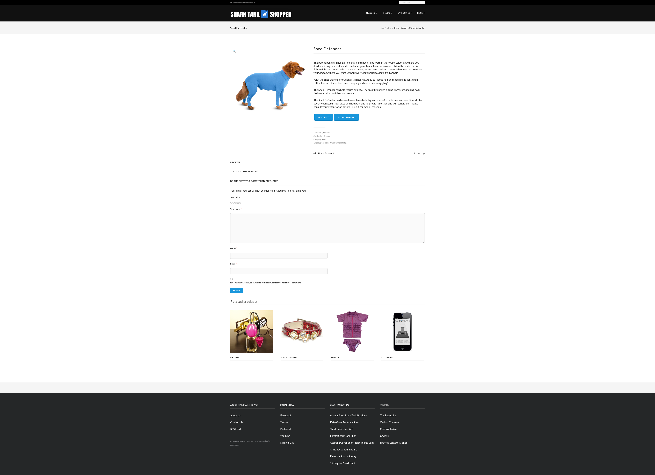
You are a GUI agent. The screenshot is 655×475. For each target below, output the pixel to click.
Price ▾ (421, 13)
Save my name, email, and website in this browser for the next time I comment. (265, 282)
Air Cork (234, 357)
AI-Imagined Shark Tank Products (349, 415)
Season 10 (405, 28)
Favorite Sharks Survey (343, 456)
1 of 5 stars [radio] (231, 203)
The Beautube (388, 415)
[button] (234, 51)
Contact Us (236, 422)
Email (233, 263)
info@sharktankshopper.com (244, 3)
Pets (324, 139)
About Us (235, 415)
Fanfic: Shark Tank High (343, 435)
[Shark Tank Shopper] (261, 13)
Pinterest (285, 429)
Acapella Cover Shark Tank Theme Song (352, 442)
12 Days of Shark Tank (342, 463)
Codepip (384, 435)
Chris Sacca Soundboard (343, 449)
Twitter (284, 422)
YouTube (285, 435)
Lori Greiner (325, 136)
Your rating (235, 197)
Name (233, 248)
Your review (236, 209)
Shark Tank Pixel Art (341, 429)
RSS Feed (235, 429)
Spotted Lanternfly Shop (393, 442)
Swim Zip (335, 357)
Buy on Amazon (346, 117)
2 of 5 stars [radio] (232, 203)
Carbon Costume (389, 422)
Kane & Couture (289, 357)
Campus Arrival (388, 429)
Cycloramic (387, 357)
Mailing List (287, 442)
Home (396, 28)
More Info (323, 117)
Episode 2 (327, 132)
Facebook (285, 415)
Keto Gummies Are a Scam (344, 422)
